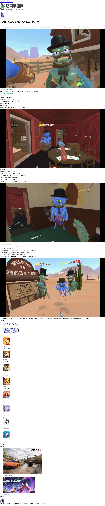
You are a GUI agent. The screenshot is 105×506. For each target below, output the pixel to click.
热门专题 (2, 17)
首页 (1, 12)
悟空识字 (4, 346)
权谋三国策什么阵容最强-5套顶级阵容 (10, 324)
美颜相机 (5, 2)
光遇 (3, 399)
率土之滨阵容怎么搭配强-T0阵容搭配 (10, 331)
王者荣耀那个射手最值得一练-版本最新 (10, 329)
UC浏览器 (11, 2)
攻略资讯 (2, 15)
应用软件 (2, 14)
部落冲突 (4, 386)
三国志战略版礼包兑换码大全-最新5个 (10, 328)
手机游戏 (2, 13)
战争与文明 (5, 359)
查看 (3, 350)
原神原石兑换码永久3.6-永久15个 (9, 323)
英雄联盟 (4, 440)
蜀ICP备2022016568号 (26, 504)
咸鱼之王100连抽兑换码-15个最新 (9, 327)
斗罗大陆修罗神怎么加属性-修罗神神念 (10, 330)
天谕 (3, 413)
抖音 (8, 2)
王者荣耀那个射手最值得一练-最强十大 (10, 325)
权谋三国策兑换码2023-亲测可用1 (9, 332)
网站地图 (2, 502)
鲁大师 (1, 2)
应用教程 (2, 16)
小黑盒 (4, 426)
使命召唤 (4, 373)
